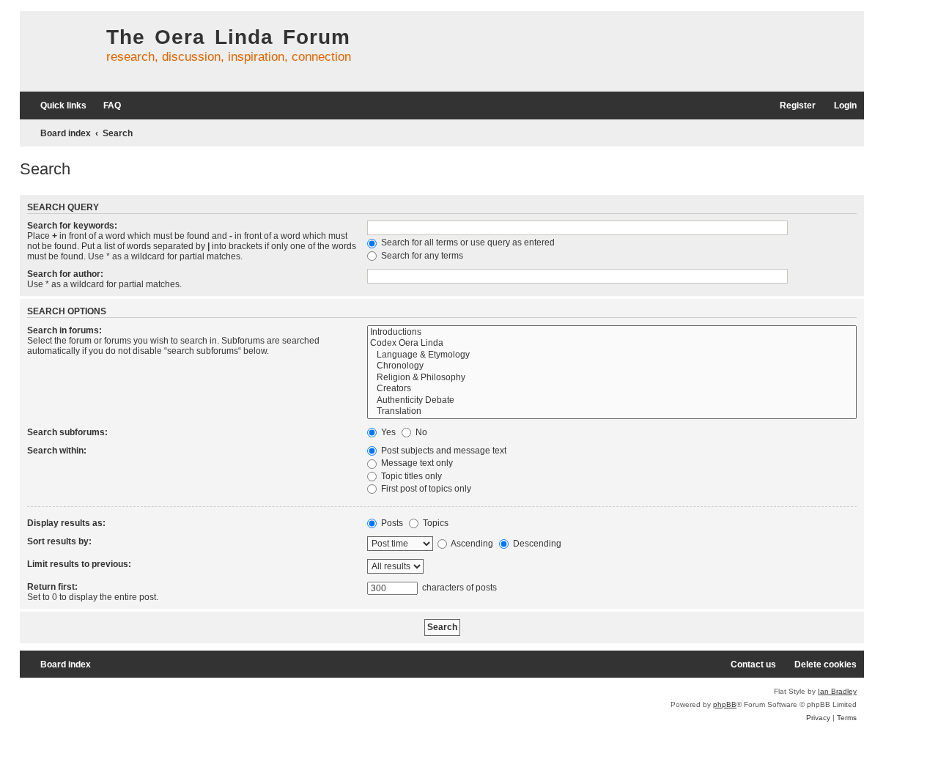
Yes (387, 432)
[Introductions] (612, 332)
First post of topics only (425, 489)
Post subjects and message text (442, 450)
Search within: (56, 450)
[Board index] (59, 51)
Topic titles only (410, 476)
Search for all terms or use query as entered (467, 242)
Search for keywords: (72, 226)
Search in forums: (64, 330)
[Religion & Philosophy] (612, 378)
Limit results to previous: (79, 564)
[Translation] (612, 412)
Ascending (471, 543)
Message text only (416, 463)
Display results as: (66, 523)
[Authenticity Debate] (612, 401)
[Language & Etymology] (612, 355)
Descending (536, 543)
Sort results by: (59, 541)
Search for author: (65, 274)
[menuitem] (105, 106)
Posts (391, 523)
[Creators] (612, 389)
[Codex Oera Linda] (612, 343)
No (420, 432)
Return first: (52, 587)
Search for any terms (421, 256)
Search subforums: (67, 432)
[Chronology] (612, 366)
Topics (434, 523)
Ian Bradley (837, 691)
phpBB (724, 704)
